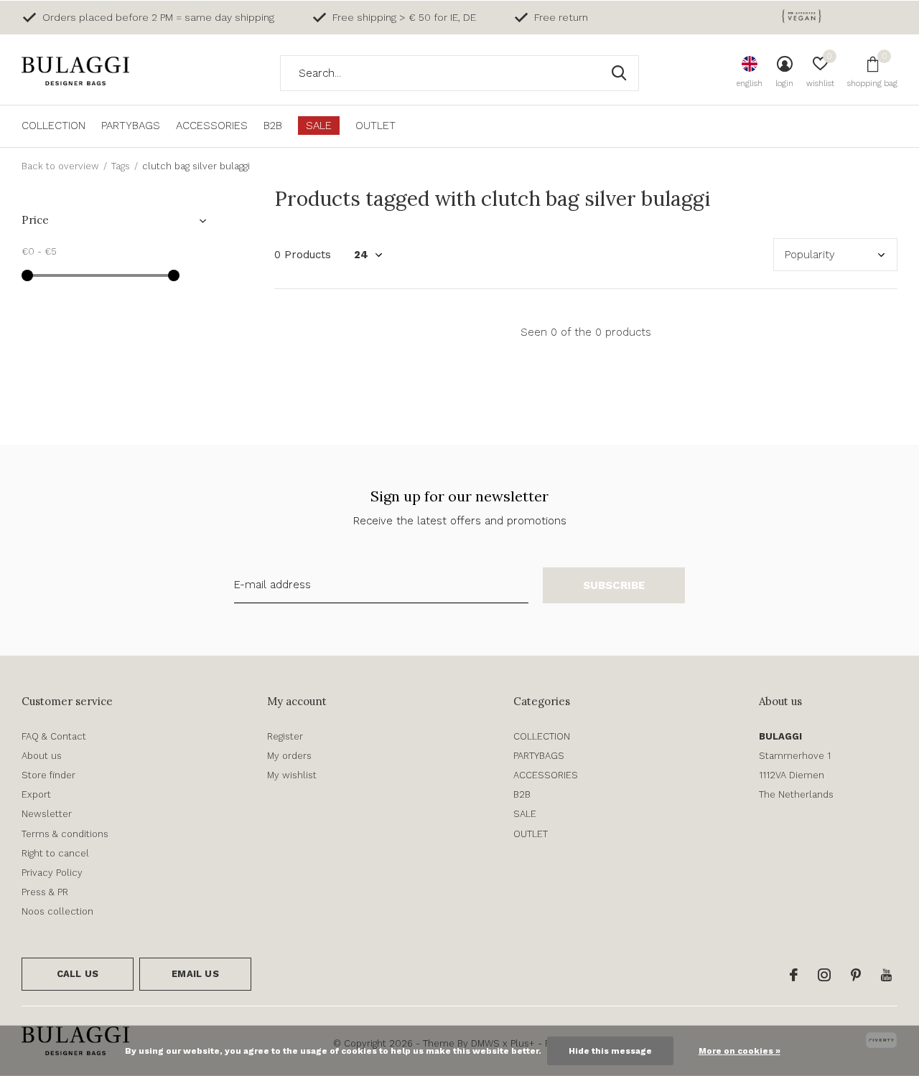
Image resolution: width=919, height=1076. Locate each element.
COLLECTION (53, 125)
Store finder (48, 775)
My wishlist (292, 775)
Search (619, 73)
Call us (77, 973)
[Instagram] (824, 975)
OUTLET (375, 125)
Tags (120, 166)
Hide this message (610, 1051)
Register (285, 736)
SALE (319, 125)
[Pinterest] (856, 975)
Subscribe (614, 585)
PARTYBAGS (130, 125)
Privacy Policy (52, 872)
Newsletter (47, 813)
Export (36, 794)
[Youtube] (886, 975)
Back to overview (60, 166)
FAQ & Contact (54, 736)
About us (42, 755)
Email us (195, 973)
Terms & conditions (65, 834)
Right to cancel (55, 853)
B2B (272, 125)
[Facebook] (794, 975)
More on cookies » (739, 1051)
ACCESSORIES (212, 125)
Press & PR (45, 892)
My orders (289, 755)
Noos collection (57, 911)
